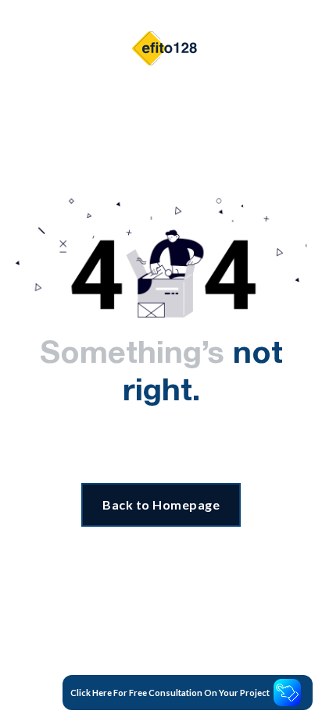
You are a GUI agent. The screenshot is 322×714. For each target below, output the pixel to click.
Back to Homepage (161, 504)
